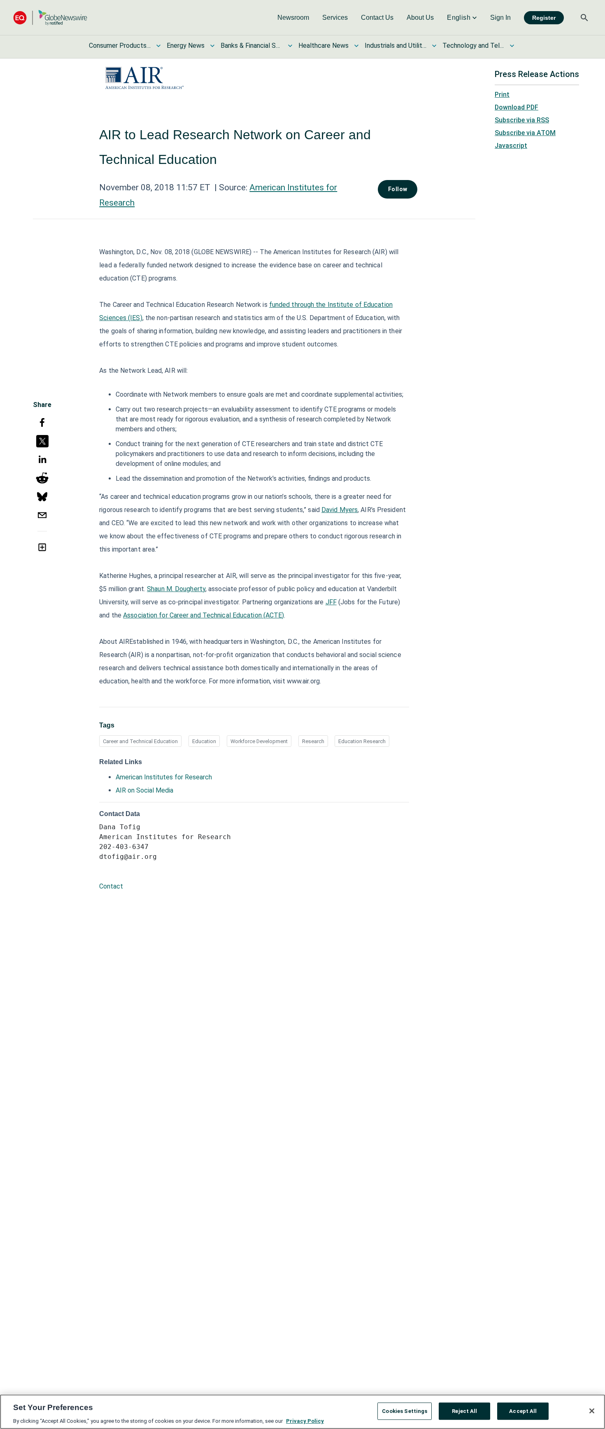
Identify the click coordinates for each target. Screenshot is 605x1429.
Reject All (464, 1411)
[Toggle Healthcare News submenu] (356, 46)
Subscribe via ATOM (525, 133)
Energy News (186, 45)
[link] (293, 17)
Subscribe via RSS (522, 120)
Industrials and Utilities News (395, 45)
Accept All (523, 1411)
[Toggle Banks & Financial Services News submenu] (290, 46)
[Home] (50, 17)
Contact (111, 886)
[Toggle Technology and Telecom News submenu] (512, 46)
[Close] (592, 1411)
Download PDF (516, 107)
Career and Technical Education (140, 741)
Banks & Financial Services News (251, 45)
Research (313, 741)
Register (544, 17)
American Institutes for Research (164, 777)
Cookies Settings (404, 1411)
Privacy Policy (305, 1420)
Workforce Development (259, 741)
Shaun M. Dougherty (176, 589)
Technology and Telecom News (473, 45)
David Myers (339, 510)
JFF (331, 602)
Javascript (511, 146)
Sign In (500, 17)
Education (204, 741)
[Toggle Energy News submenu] (212, 46)
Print (502, 94)
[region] (302, 1411)
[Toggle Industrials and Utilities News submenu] (434, 46)
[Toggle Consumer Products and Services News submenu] (158, 46)
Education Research (362, 741)
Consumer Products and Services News (120, 45)
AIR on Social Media (144, 790)
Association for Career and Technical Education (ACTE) (203, 615)
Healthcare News (323, 45)
